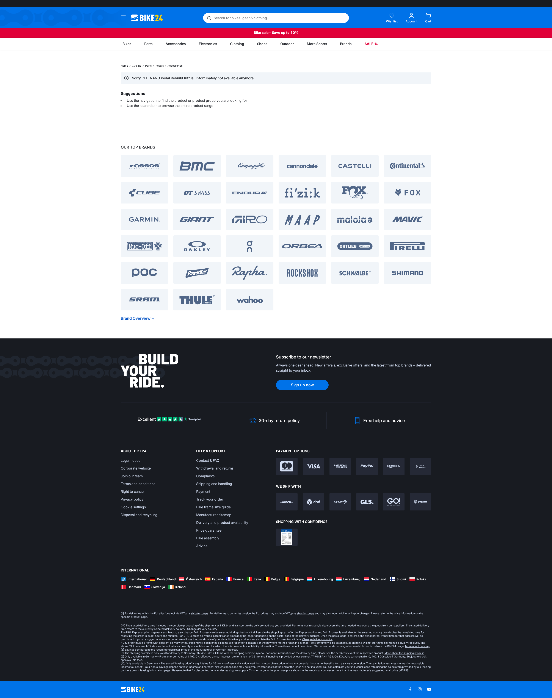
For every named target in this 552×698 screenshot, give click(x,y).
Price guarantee (208, 530)
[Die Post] (340, 501)
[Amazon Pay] (394, 466)
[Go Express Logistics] (394, 501)
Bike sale (261, 32)
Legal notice (130, 460)
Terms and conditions (138, 484)
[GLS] (367, 501)
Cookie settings (133, 507)
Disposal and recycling (139, 515)
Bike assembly (207, 538)
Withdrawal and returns (215, 468)
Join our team (132, 476)
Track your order (209, 499)
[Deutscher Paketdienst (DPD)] (313, 501)
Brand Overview (136, 318)
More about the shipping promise (404, 653)
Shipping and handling (214, 484)
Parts (148, 65)
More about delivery (417, 646)
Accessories (175, 65)
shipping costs (199, 613)
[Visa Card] (313, 466)
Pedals (159, 65)
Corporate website (136, 468)
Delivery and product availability (222, 522)
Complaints (205, 476)
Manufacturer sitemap (213, 515)
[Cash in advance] (420, 466)
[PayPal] (367, 466)
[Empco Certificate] (287, 537)
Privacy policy (132, 499)
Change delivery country (202, 629)
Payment (203, 491)
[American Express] (340, 466)
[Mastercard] (287, 466)
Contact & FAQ (207, 460)
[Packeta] (420, 501)
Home (124, 65)
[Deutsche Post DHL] (287, 501)
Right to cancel (132, 491)
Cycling (136, 65)
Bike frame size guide (213, 507)
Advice (201, 546)
